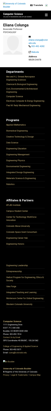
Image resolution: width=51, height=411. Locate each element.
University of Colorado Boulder (17, 369)
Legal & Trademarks (19, 375)
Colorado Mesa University (18, 226)
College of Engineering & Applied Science (20, 346)
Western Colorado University (19, 304)
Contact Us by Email (11, 337)
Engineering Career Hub (17, 238)
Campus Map (35, 375)
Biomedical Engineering (17, 131)
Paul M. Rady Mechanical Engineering (23, 105)
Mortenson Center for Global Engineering (24, 298)
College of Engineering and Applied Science (17, 17)
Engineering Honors (15, 244)
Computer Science (13, 14)
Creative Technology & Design (20, 136)
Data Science (12, 142)
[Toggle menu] (46, 15)
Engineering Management (17, 154)
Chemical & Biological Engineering (21, 84)
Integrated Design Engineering (20, 172)
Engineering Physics (15, 160)
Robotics (10, 184)
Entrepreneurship (14, 271)
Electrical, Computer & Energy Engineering (25, 101)
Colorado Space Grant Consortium (21, 232)
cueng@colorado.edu (18, 353)
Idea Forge (11, 286)
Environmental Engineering (18, 166)
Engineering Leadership (17, 265)
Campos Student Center (17, 211)
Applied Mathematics (16, 125)
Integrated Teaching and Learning (21, 292)
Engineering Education (16, 148)
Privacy (6, 375)
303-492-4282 (38, 46)
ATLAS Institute (13, 205)
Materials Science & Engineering (21, 178)
